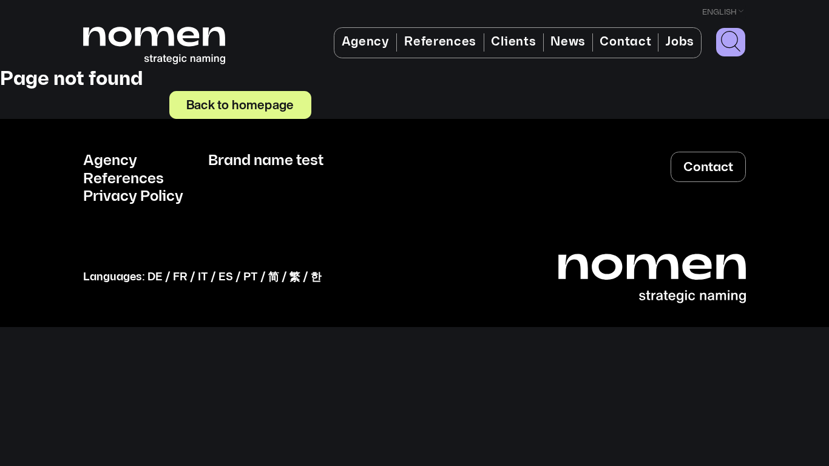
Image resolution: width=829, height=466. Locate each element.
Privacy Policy (133, 196)
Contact (625, 42)
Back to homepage (240, 104)
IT (203, 277)
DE (155, 277)
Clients (513, 42)
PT (250, 277)
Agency (366, 42)
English (719, 12)
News (568, 42)
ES (225, 277)
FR (180, 277)
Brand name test (265, 160)
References (440, 42)
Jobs (679, 42)
